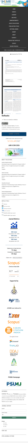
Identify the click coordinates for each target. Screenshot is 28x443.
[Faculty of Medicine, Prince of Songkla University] (14, 295)
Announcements (14, 20)
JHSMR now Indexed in (14, 308)
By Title (4, 426)
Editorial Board (14, 29)
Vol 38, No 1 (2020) (10, 50)
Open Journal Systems (8, 436)
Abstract (5, 204)
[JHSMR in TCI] (14, 317)
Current (14, 14)
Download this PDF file (17, 54)
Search (14, 12)
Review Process (14, 46)
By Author (5, 424)
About (14, 34)
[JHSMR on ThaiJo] (14, 345)
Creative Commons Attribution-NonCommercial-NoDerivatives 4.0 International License (11, 127)
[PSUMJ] (14, 387)
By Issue (5, 423)
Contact (14, 37)
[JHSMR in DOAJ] (14, 357)
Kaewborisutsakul (19, 50)
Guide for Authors (14, 23)
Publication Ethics (14, 26)
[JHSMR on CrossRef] (14, 342)
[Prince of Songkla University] (14, 304)
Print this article (7, 206)
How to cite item (7, 210)
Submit (14, 32)
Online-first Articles (14, 40)
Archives (14, 17)
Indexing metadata (7, 208)
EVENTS (14, 43)
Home (14, 9)
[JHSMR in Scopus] (14, 258)
